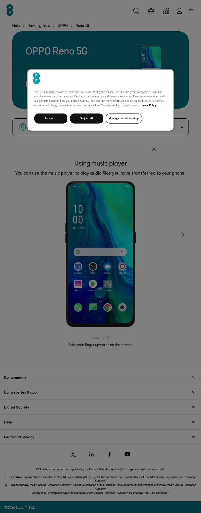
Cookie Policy (147, 105)
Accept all (51, 118)
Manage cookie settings (124, 118)
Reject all (86, 118)
